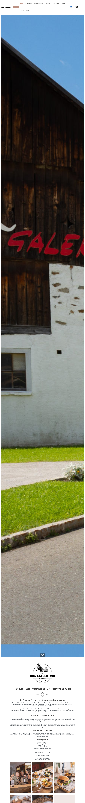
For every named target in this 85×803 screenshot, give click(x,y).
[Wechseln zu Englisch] (71, 6)
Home (21, 3)
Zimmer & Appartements (38, 3)
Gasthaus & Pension (28, 3)
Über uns (22, 10)
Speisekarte (48, 3)
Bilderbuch (63, 3)
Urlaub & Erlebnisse (55, 3)
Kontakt (27, 10)
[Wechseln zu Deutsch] (71, 8)
